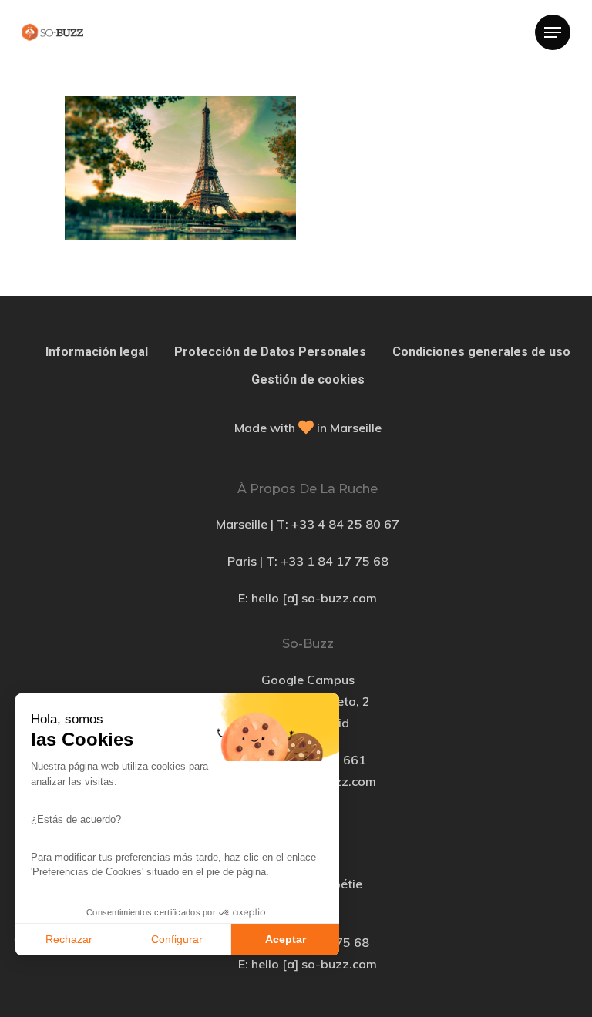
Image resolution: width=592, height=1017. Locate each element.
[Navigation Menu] (552, 32)
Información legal (96, 351)
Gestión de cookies (308, 379)
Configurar (177, 939)
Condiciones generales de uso (481, 351)
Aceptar (285, 939)
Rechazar (68, 939)
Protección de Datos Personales (270, 351)
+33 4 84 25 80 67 (345, 524)
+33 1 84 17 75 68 (334, 561)
